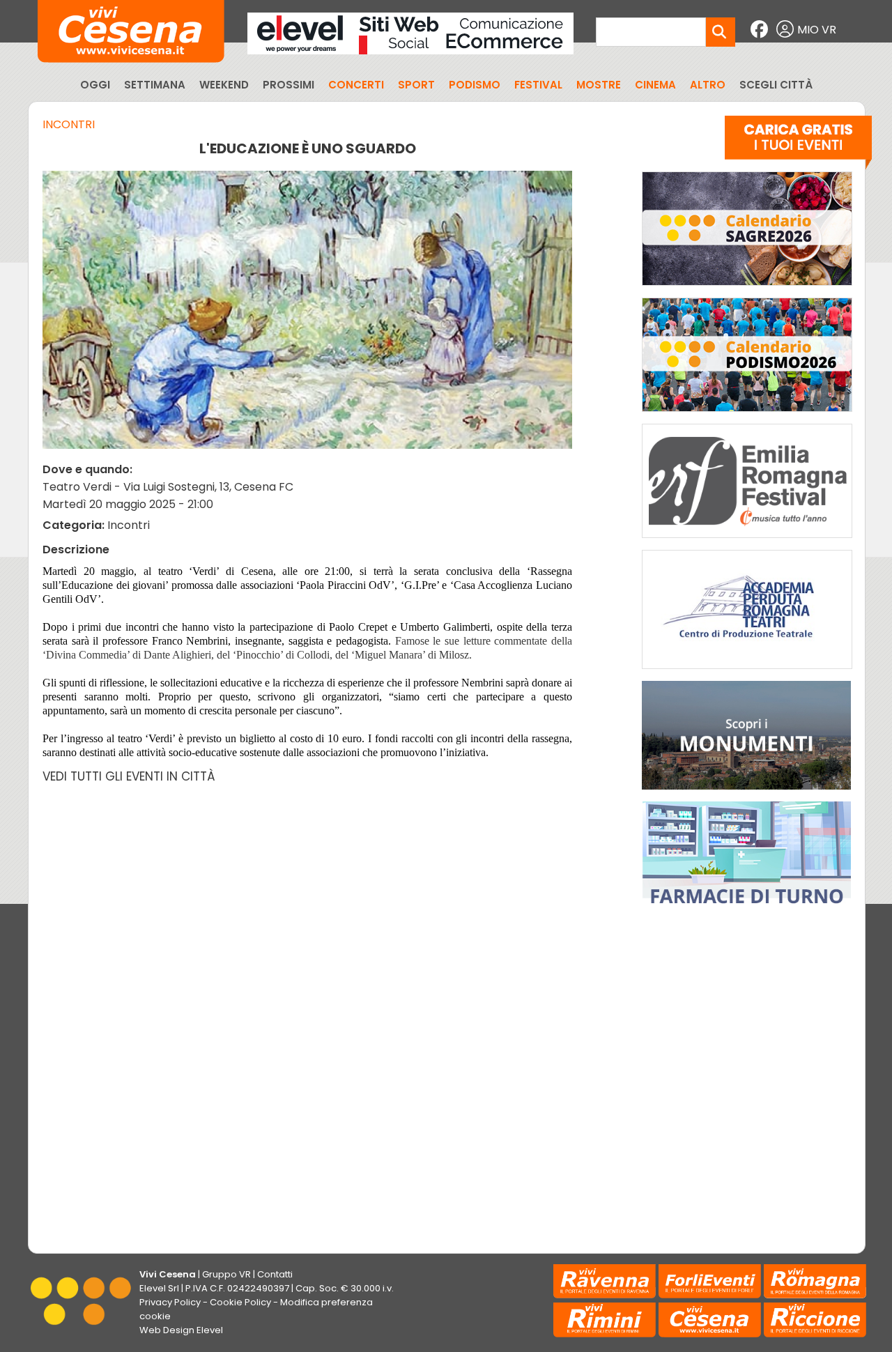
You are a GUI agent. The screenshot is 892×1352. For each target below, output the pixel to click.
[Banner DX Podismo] (747, 415)
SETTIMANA (154, 84)
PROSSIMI (288, 84)
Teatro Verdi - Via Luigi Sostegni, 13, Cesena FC (168, 487)
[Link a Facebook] (761, 29)
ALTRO (707, 84)
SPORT (416, 84)
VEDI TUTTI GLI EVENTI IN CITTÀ (129, 776)
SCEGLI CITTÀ (776, 84)
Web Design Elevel (181, 1330)
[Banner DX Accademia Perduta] (747, 672)
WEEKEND (224, 84)
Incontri (69, 124)
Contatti (275, 1274)
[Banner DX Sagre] (747, 289)
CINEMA (655, 84)
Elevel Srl (159, 1288)
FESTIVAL (538, 84)
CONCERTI (356, 84)
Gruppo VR (226, 1274)
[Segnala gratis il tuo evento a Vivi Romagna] (798, 146)
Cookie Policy (240, 1302)
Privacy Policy (170, 1302)
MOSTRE (598, 84)
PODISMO (474, 84)
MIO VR (816, 30)
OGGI (95, 84)
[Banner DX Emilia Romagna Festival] (747, 541)
